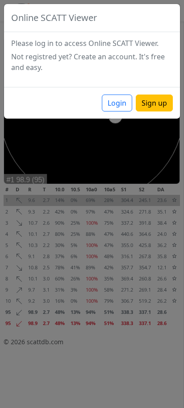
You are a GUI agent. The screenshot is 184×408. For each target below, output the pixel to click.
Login (117, 103)
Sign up (154, 103)
